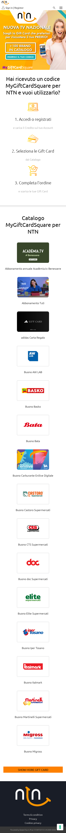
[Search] (54, 7)
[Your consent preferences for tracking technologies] (60, 827)
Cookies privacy (33, 822)
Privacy (33, 818)
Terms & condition (33, 814)
